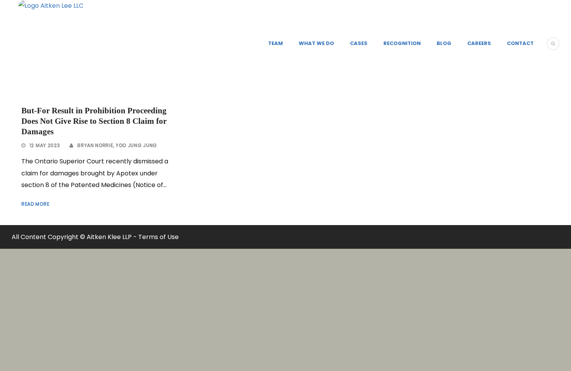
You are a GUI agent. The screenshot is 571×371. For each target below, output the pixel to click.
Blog (444, 43)
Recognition (402, 43)
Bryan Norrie (95, 145)
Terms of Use (158, 236)
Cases (358, 43)
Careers (479, 43)
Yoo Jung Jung (136, 145)
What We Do (316, 43)
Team (275, 43)
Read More (35, 204)
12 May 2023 (45, 145)
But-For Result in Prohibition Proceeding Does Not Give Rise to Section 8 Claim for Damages (94, 121)
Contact (520, 43)
